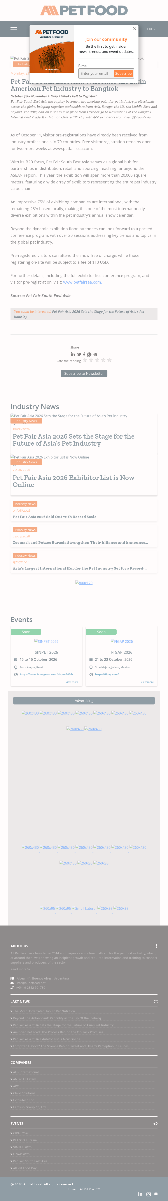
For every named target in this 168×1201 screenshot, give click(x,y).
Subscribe (123, 73)
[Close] (134, 28)
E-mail (83, 65)
